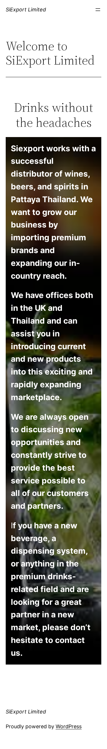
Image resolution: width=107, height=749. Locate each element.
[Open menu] (97, 9)
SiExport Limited (26, 10)
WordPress (69, 726)
